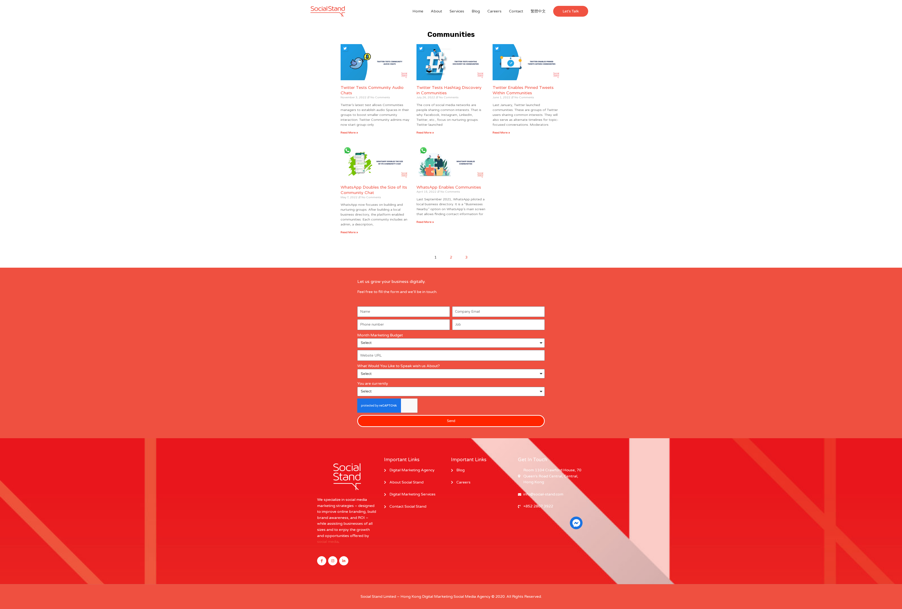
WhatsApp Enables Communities (448, 187)
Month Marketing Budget (380, 335)
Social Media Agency (472, 596)
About (436, 11)
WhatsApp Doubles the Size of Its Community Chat (374, 190)
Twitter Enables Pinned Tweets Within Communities (523, 90)
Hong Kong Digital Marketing (426, 596)
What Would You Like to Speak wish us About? (398, 366)
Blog (476, 11)
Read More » (349, 132)
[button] (570, 11)
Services (457, 11)
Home (417, 11)
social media (327, 541)
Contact (516, 11)
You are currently (372, 383)
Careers (494, 11)
